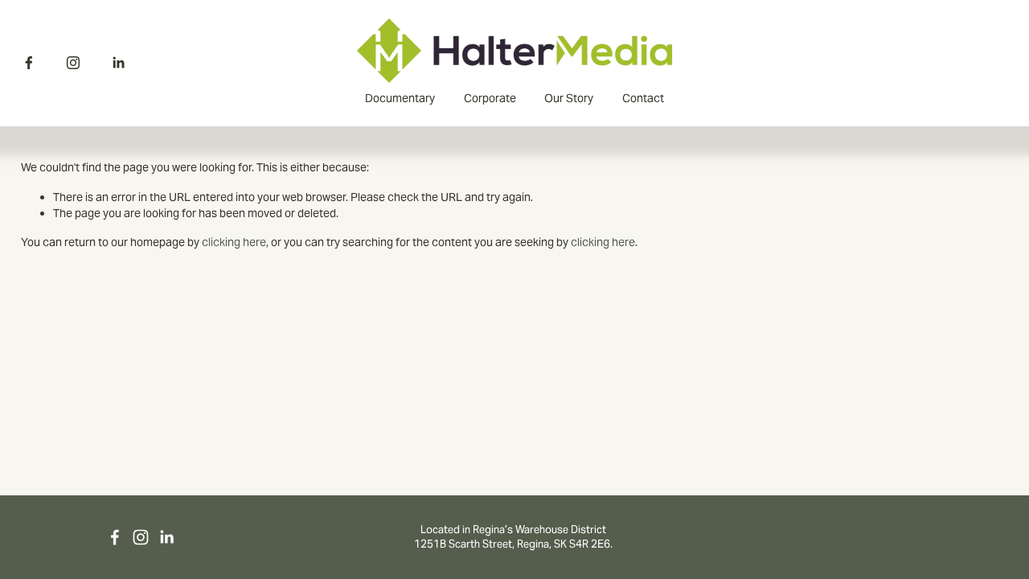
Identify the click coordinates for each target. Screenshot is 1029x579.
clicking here (234, 242)
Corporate (490, 98)
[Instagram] (73, 63)
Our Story (568, 98)
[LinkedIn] (118, 63)
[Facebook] (29, 63)
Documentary (400, 98)
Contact (643, 98)
